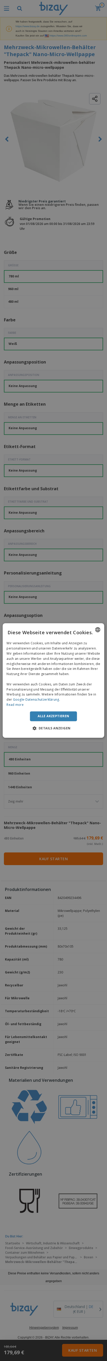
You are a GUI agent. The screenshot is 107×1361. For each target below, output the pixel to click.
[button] (54, 728)
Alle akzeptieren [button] (53, 716)
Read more (15, 704)
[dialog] (53, 680)
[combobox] (98, 629)
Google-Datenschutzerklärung (36, 700)
